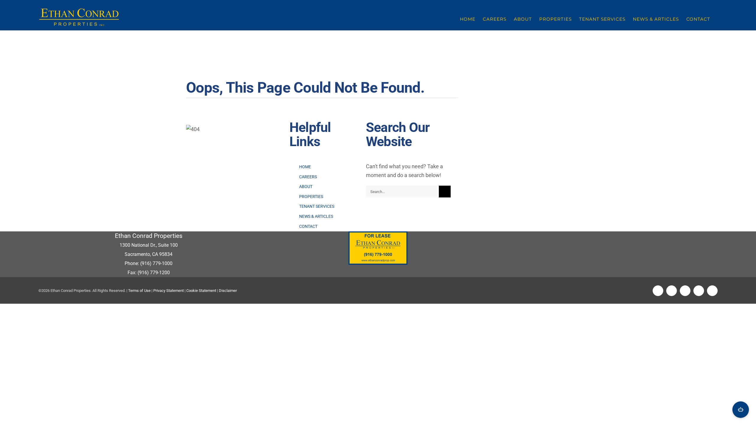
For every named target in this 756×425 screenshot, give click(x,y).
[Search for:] (402, 191)
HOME (305, 166)
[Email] (712, 290)
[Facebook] (658, 290)
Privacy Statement (168, 290)
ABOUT (305, 186)
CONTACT (308, 226)
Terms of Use (139, 290)
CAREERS (308, 176)
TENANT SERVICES (316, 206)
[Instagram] (698, 290)
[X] (671, 290)
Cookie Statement (201, 290)
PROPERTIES (311, 196)
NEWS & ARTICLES (316, 216)
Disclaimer (228, 290)
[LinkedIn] (685, 290)
